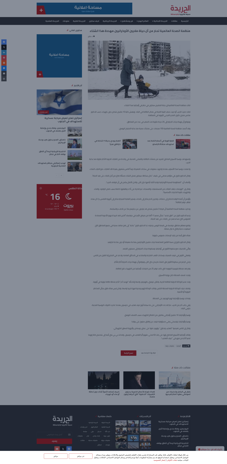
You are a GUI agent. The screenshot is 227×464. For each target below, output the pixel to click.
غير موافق (80, 456)
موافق (55, 456)
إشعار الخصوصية (159, 460)
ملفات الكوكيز (172, 460)
